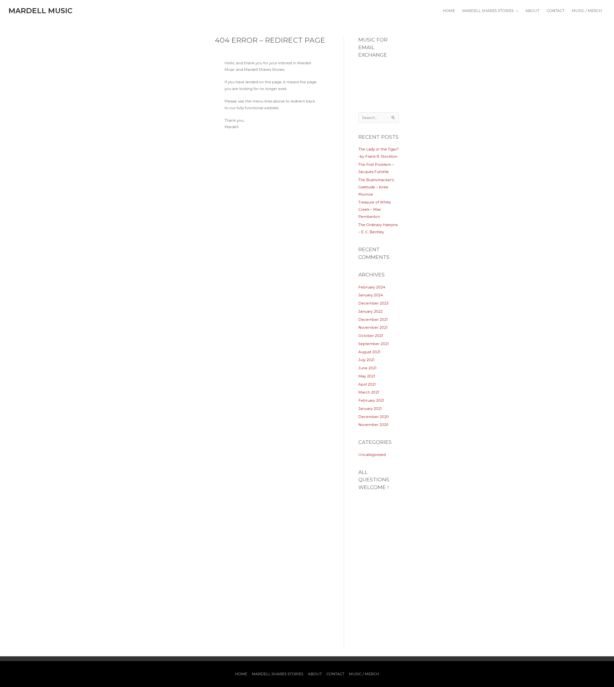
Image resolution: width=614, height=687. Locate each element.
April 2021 (367, 384)
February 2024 (371, 287)
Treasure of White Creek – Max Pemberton (374, 209)
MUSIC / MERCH (587, 10)
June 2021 (367, 368)
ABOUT (532, 10)
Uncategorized (372, 454)
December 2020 (373, 416)
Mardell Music (40, 10)
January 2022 (370, 311)
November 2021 (373, 327)
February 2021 (371, 400)
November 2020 (373, 424)
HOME (449, 10)
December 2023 (373, 303)
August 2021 (369, 352)
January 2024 (370, 295)
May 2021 (366, 376)
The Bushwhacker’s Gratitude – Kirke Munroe (376, 187)
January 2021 (370, 408)
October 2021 (370, 335)
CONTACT (556, 10)
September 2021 (373, 343)
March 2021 (368, 392)
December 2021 (373, 319)
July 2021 (366, 360)
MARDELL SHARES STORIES (488, 10)
